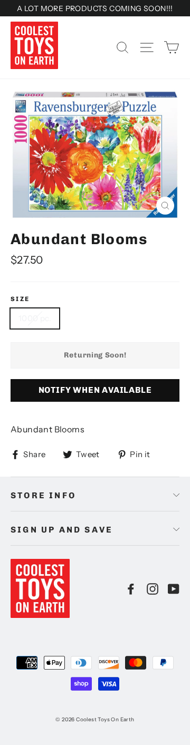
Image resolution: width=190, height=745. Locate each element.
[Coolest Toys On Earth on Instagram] (152, 588)
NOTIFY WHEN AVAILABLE (95, 390)
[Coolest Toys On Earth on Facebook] (131, 588)
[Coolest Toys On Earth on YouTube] (173, 588)
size (20, 299)
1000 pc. (34, 318)
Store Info (43, 495)
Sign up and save (62, 530)
